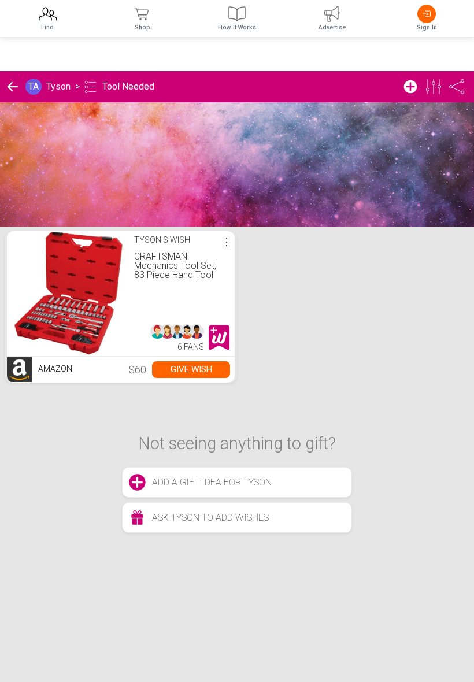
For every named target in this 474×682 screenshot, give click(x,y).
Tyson (58, 86)
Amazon (54, 368)
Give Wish (191, 369)
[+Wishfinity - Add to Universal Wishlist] (219, 337)
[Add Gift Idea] (410, 87)
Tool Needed (128, 86)
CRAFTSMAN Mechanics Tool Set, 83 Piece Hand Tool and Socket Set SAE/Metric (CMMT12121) (175, 279)
